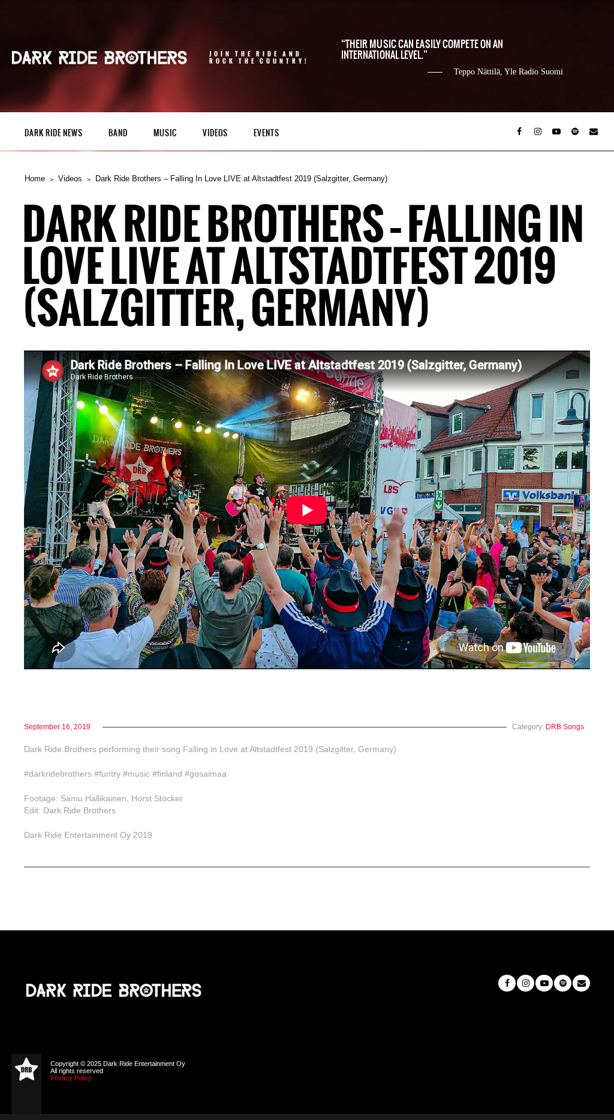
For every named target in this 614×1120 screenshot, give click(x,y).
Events (266, 133)
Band (118, 133)
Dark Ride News (54, 133)
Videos (215, 133)
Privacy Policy (71, 1078)
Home (35, 178)
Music (165, 133)
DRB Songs (565, 727)
